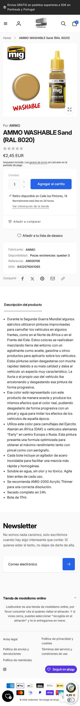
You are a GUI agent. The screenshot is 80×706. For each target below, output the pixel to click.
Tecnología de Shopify (50, 699)
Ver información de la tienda (31, 206)
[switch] (71, 700)
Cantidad (13, 175)
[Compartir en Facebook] (23, 279)
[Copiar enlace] (63, 279)
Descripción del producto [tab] (23, 305)
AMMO (11, 125)
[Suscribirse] (69, 564)
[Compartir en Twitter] (32, 279)
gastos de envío (38, 162)
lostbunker (33, 699)
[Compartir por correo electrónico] (52, 278)
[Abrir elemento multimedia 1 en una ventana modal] (40, 80)
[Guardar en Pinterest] (42, 279)
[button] (5, 23)
